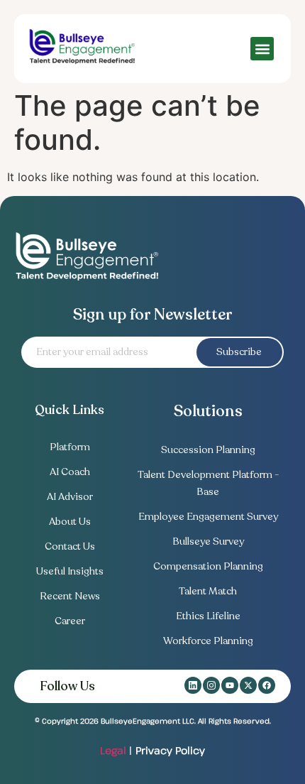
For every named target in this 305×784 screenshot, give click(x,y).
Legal (113, 750)
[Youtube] (229, 685)
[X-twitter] (248, 685)
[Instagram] (211, 685)
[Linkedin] (192, 685)
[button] (262, 48)
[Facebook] (266, 685)
